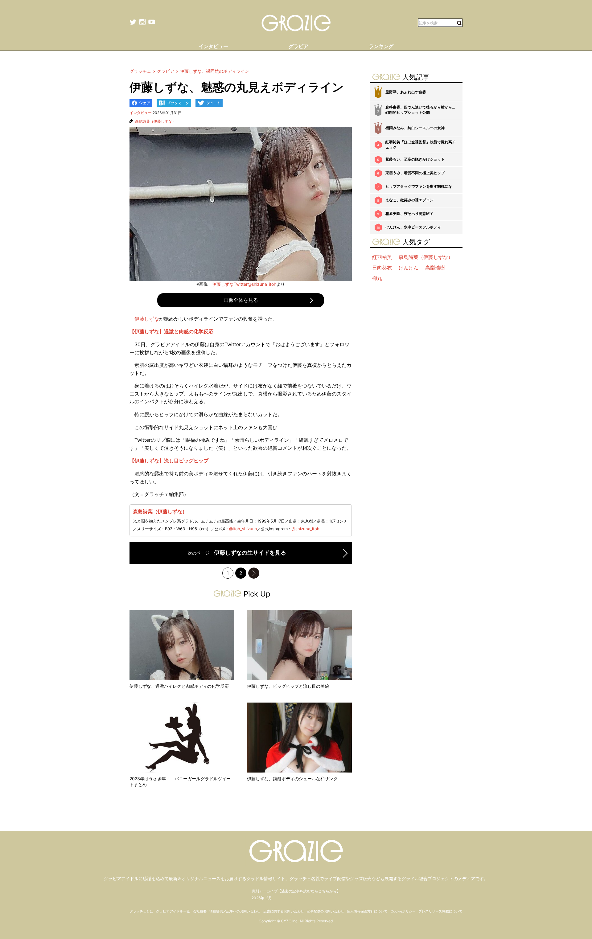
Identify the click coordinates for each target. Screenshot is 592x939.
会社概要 (200, 911)
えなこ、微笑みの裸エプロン (409, 200)
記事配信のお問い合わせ (325, 911)
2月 (269, 898)
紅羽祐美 (382, 257)
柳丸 (377, 278)
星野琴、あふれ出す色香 (405, 92)
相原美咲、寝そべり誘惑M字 (409, 213)
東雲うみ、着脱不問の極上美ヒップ (415, 172)
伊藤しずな (146, 319)
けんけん (408, 267)
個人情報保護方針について (367, 911)
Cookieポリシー (403, 911)
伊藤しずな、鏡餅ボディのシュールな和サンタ (292, 778)
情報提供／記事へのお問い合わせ (234, 911)
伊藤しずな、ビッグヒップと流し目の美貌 (288, 686)
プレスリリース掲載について (440, 911)
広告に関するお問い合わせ (283, 911)
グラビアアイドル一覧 (173, 911)
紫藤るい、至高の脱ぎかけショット (415, 159)
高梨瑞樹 (435, 267)
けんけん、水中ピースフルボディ (413, 227)
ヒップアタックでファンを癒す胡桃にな (418, 186)
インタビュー (141, 112)
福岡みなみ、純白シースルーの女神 (415, 127)
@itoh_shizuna (243, 528)
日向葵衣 (382, 267)
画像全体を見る (241, 300)
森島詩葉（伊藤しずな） (155, 121)
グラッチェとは (141, 911)
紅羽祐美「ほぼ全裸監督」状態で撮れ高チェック (420, 145)
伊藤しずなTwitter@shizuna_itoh (244, 284)
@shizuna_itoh (305, 528)
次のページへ (253, 573)
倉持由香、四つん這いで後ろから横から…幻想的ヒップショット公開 (420, 110)
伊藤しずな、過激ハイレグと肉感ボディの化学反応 (179, 686)
